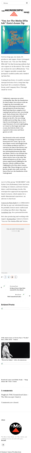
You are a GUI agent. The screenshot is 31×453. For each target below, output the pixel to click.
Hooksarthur (11, 219)
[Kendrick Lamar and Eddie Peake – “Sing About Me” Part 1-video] (15, 370)
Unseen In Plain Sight (9, 203)
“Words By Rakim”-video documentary (14, 360)
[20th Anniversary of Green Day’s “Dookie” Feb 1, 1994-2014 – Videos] (15, 322)
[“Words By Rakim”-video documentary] (15, 350)
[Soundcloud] (3, 445)
